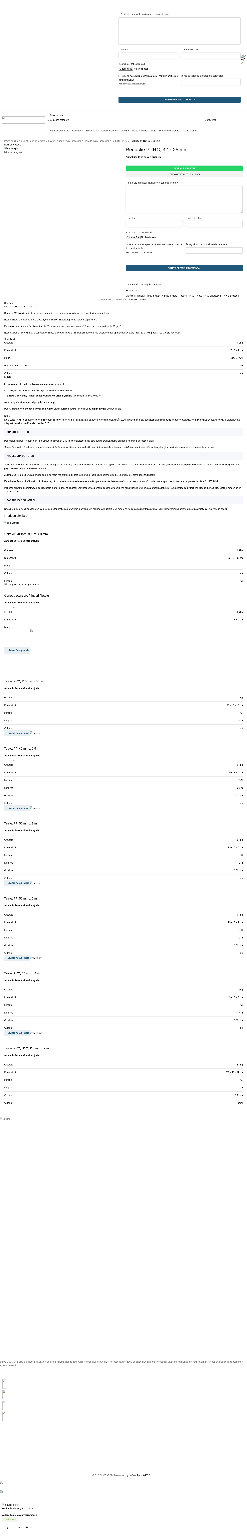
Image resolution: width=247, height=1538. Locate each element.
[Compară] (7, 528)
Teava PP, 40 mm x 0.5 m (21, 748)
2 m (241, 937)
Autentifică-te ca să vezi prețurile (143, 157)
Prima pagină (11, 141)
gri (241, 728)
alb (241, 373)
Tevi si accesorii (73, 141)
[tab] (105, 299)
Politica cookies (8, 1463)
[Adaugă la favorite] (15, 528)
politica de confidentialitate (141, 252)
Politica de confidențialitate (13, 1448)
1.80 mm (238, 795)
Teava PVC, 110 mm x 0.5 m (24, 681)
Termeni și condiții (9, 1442)
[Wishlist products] (222, 120)
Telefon (132, 218)
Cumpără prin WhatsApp (184, 168)
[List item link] (121, 1400)
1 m (241, 863)
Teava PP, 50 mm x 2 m (20, 898)
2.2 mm (239, 1095)
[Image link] (18, 1485)
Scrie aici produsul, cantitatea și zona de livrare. (153, 183)
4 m (241, 1012)
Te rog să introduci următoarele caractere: (207, 244)
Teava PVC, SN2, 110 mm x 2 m (26, 1048)
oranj (240, 1103)
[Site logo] (23, 120)
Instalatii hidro (55, 141)
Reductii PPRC (119, 141)
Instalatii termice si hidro (33, 141)
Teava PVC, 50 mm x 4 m (22, 973)
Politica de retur (8, 1453)
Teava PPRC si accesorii (96, 141)
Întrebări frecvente (9, 1437)
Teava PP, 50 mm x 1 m (20, 823)
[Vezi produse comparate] (219, 120)
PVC (240, 581)
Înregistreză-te (235, 120)
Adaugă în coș (25, 1528)
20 (241, 365)
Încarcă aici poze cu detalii (139, 232)
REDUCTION (236, 358)
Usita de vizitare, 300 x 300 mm (26, 534)
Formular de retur (8, 1458)
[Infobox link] (123, 66)
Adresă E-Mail (196, 218)
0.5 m (240, 720)
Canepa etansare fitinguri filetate (26, 595)
